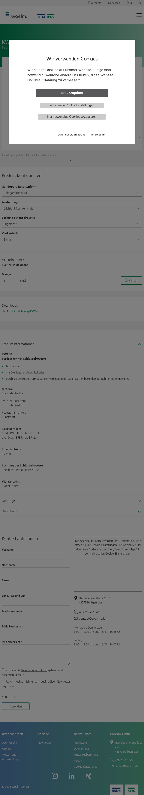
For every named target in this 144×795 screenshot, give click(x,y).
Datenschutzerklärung (72, 134)
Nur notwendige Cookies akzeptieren (72, 116)
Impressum (98, 134)
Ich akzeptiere (72, 93)
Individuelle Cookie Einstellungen (72, 105)
